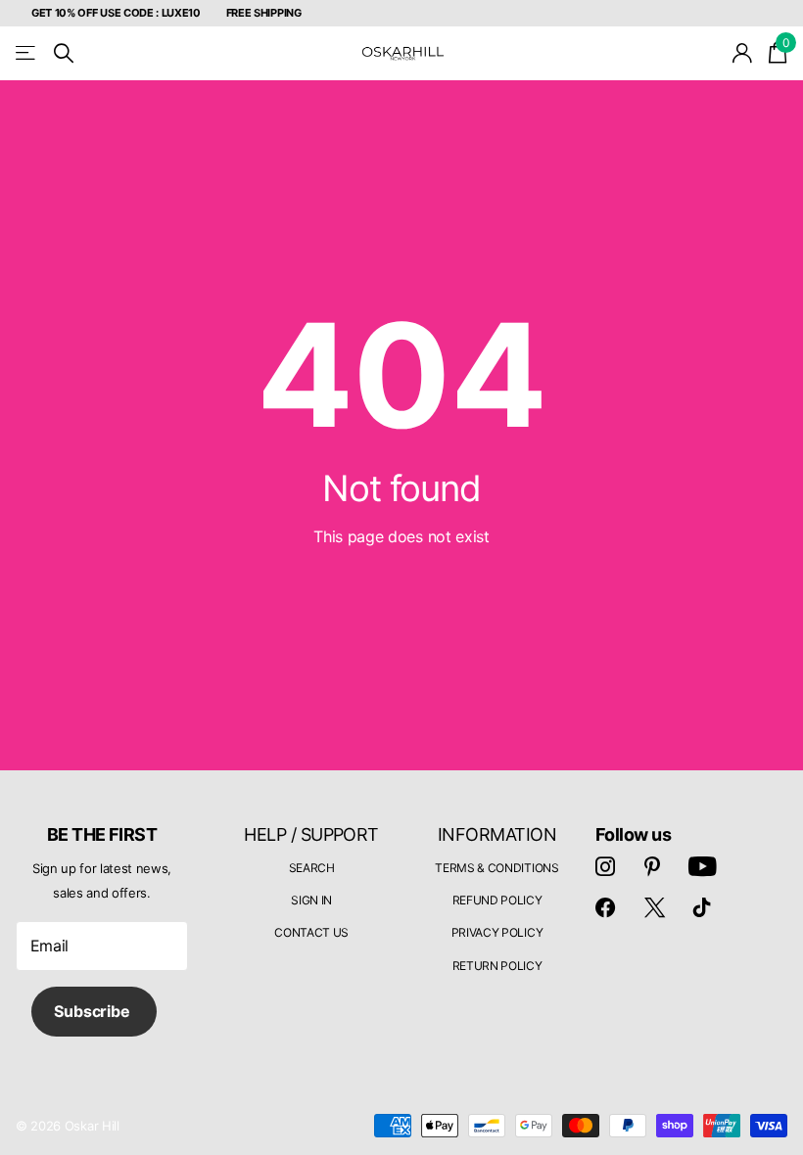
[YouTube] (702, 866)
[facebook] (605, 907)
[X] (654, 907)
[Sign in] (742, 53)
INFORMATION (497, 834)
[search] (63, 53)
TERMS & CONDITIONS (496, 867)
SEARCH (312, 867)
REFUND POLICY (497, 900)
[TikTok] (702, 907)
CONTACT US (311, 932)
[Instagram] (605, 866)
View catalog (27, 53)
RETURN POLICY (497, 965)
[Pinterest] (652, 866)
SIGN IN (311, 900)
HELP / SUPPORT (311, 834)
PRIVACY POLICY (497, 932)
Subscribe (93, 1011)
